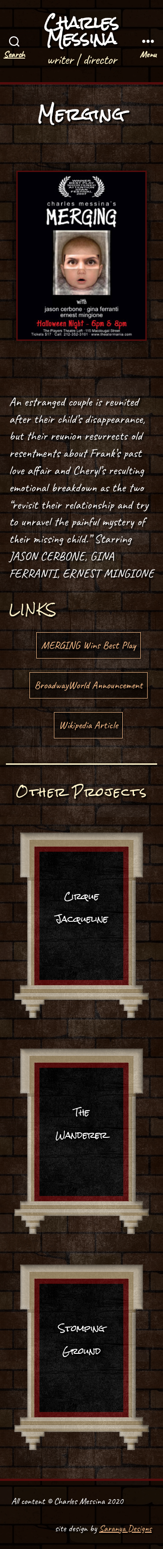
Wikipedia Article (88, 725)
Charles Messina (81, 30)
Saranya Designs (125, 1528)
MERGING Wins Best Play (88, 645)
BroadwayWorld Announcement (88, 685)
